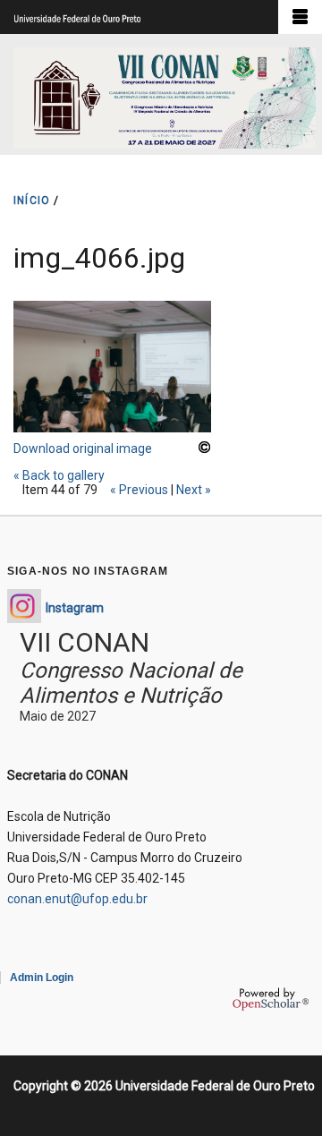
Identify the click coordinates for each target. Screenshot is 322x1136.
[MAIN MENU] (300, 17)
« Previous (139, 490)
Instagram (75, 608)
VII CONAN (84, 642)
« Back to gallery (59, 475)
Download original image (82, 448)
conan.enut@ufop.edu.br (77, 899)
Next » (193, 490)
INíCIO (31, 200)
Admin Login (41, 977)
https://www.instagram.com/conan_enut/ (24, 606)
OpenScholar (271, 999)
